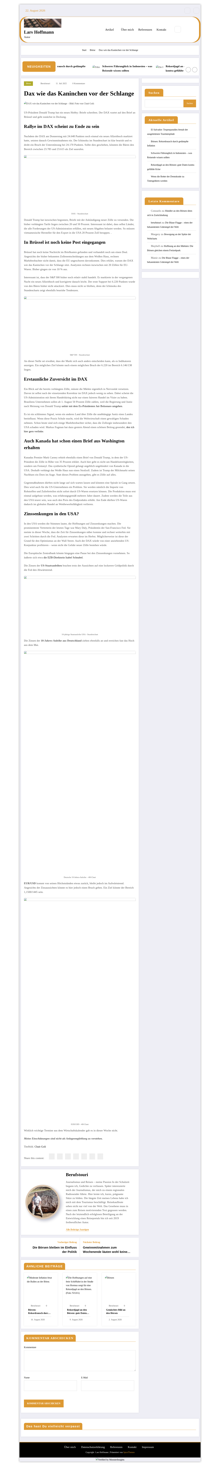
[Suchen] (178, 29)
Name (27, 1377)
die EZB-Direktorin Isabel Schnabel (63, 557)
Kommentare (30, 1347)
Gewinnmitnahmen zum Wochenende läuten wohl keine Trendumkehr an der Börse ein (105, 1250)
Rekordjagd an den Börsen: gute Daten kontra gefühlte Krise (169, 68)
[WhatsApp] (92, 1156)
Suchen (154, 92)
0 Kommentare (78, 83)
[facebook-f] (187, 11)
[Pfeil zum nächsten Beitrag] (134, 1247)
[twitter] (60, 1156)
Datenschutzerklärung (93, 1447)
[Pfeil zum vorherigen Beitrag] (25, 1247)
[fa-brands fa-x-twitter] (196, 11)
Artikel (109, 29)
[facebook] (52, 1156)
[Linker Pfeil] (188, 69)
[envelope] (76, 1156)
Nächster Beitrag (91, 1242)
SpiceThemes (129, 1452)
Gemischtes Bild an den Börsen (115, 1311)
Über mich (127, 29)
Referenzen (145, 29)
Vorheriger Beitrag (67, 1242)
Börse (28, 83)
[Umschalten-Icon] (193, 29)
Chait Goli (40, 1146)
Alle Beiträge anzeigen (77, 1229)
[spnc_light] (186, 29)
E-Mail (84, 1377)
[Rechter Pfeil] (194, 69)
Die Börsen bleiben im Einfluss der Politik (55, 1249)
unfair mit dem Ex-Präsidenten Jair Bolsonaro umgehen (92, 406)
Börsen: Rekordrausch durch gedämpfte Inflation (39, 1312)
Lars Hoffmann (39, 32)
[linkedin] (68, 1156)
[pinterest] (84, 1156)
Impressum (148, 1447)
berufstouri (45, 83)
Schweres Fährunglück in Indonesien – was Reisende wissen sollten (109, 68)
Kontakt (161, 29)
